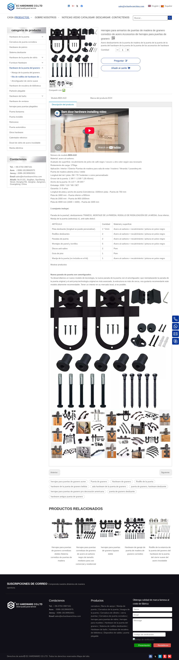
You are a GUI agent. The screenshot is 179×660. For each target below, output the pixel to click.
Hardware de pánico (18, 47)
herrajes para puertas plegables (23, 106)
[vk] (169, 656)
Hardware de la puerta (19, 37)
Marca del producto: (99, 98)
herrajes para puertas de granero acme (68, 481)
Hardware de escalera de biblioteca (25, 86)
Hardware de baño (99, 629)
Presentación (144, 645)
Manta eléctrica (16, 148)
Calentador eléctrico (18, 137)
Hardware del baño (17, 96)
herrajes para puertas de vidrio (104, 619)
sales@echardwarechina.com (68, 616)
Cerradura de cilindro (109, 613)
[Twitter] (77, 6)
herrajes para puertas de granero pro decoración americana (77, 491)
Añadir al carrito (119, 68)
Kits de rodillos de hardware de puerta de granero (29, 77)
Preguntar (119, 61)
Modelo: (54, 98)
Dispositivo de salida (113, 633)
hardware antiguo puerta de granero (67, 496)
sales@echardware (24, 176)
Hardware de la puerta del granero (24, 68)
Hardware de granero (121, 481)
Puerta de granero (99, 481)
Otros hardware (16, 132)
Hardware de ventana (19, 101)
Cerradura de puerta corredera (23, 42)
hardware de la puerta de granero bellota (69, 486)
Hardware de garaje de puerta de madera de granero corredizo (135, 550)
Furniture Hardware (18, 63)
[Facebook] (82, 6)
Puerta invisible (16, 117)
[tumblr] (165, 656)
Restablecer (163, 645)
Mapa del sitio (83, 656)
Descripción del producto (63, 104)
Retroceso (13, 122)
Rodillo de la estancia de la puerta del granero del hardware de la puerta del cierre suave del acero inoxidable (160, 554)
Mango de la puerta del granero (26, 72)
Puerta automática (17, 127)
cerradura (95, 606)
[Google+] (73, 6)
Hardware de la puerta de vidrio (23, 57)
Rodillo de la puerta (144, 481)
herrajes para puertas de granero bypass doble (110, 550)
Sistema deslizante (17, 52)
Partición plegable (17, 91)
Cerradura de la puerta (108, 609)
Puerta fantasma (16, 111)
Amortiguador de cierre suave (25, 81)
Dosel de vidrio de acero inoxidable (24, 143)
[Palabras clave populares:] (170, 18)
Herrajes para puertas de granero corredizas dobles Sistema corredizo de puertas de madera (61, 554)
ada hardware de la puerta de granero (109, 486)
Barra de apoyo (108, 606)
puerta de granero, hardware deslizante (148, 486)
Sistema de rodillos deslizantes (113, 626)
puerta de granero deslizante (122, 491)
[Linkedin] (69, 6)
